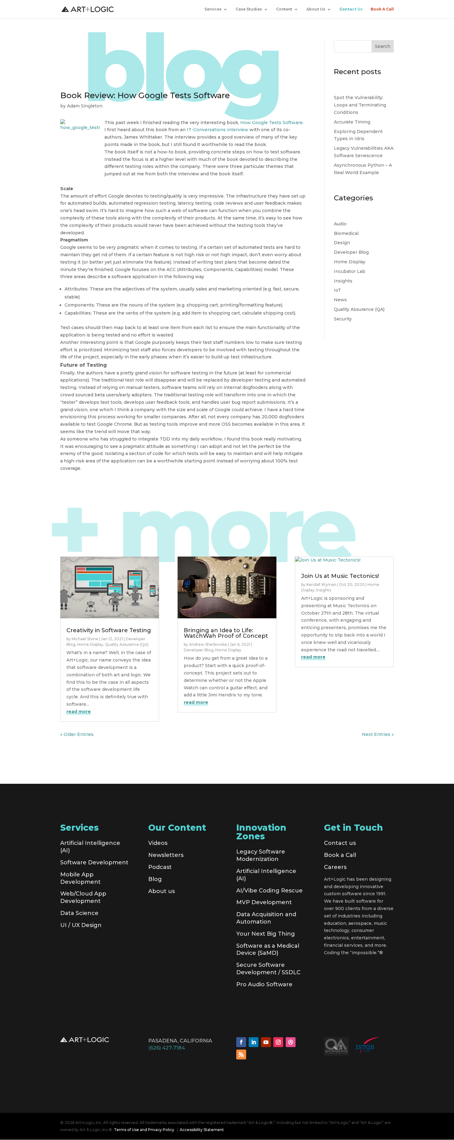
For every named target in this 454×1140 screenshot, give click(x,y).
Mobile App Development (80, 878)
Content (284, 9)
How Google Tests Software (271, 122)
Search (382, 46)
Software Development (94, 862)
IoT (337, 290)
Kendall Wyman (321, 584)
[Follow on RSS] (241, 1054)
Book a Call (340, 855)
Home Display (349, 262)
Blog (155, 879)
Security (343, 319)
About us (161, 891)
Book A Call (382, 9)
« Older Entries (77, 734)
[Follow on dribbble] (291, 1042)
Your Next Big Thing (265, 933)
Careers (335, 867)
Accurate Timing (352, 122)
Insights (343, 281)
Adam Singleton (85, 106)
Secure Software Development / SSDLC (268, 969)
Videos (157, 843)
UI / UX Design (81, 925)
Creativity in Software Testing (108, 630)
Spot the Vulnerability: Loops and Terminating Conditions (360, 105)
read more (78, 711)
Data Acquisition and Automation (266, 918)
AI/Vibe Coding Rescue (269, 890)
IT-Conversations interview (217, 129)
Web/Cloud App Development (83, 897)
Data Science (79, 913)
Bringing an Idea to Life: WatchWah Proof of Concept (226, 633)
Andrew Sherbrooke (208, 644)
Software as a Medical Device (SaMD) (267, 949)
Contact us (340, 843)
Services (212, 9)
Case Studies (249, 9)
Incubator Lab (349, 271)
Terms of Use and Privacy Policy (144, 1129)
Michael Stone (85, 639)
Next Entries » (378, 734)
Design (342, 242)
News (340, 300)
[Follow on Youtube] (266, 1042)
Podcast (160, 867)
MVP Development (264, 902)
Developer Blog (351, 252)
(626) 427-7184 (166, 1048)
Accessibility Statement (202, 1129)
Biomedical (346, 233)
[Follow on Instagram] (278, 1042)
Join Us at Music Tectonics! (340, 576)
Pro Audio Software (264, 984)
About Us (315, 9)
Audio (340, 224)
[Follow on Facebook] (241, 1042)
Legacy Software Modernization (260, 855)
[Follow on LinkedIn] (254, 1042)
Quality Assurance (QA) (359, 309)
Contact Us (351, 9)
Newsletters (165, 855)
